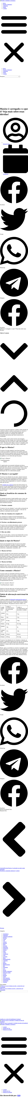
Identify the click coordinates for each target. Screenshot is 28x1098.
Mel (4, 966)
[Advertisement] (14, 92)
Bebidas (5, 938)
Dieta (4, 944)
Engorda (5, 946)
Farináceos (5, 948)
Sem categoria (6, 978)
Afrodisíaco (6, 934)
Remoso (5, 975)
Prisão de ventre (7, 972)
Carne (4, 939)
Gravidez (5, 956)
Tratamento (5, 980)
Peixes (4, 970)
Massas (4, 963)
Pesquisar (2, 76)
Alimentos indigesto (7, 936)
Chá (4, 940)
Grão (4, 955)
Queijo (4, 974)
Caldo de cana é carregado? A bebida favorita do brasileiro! (14, 1023)
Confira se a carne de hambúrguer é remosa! (10, 1019)
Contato (5, 8)
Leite (4, 962)
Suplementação (6, 979)
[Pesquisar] (19, 76)
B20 (18, 1095)
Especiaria (5, 947)
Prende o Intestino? (7, 4)
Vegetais (5, 982)
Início (4, 3)
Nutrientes (5, 967)
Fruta (4, 951)
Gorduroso (5, 954)
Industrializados (6, 959)
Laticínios (5, 960)
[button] (14, 38)
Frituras (5, 950)
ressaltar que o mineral (7, 484)
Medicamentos (6, 964)
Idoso (4, 958)
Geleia (4, 952)
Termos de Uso (6, 1028)
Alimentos (5, 5)
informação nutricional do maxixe (18, 599)
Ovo (4, 968)
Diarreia (5, 943)
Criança (5, 942)
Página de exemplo (7, 1029)
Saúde (4, 7)
